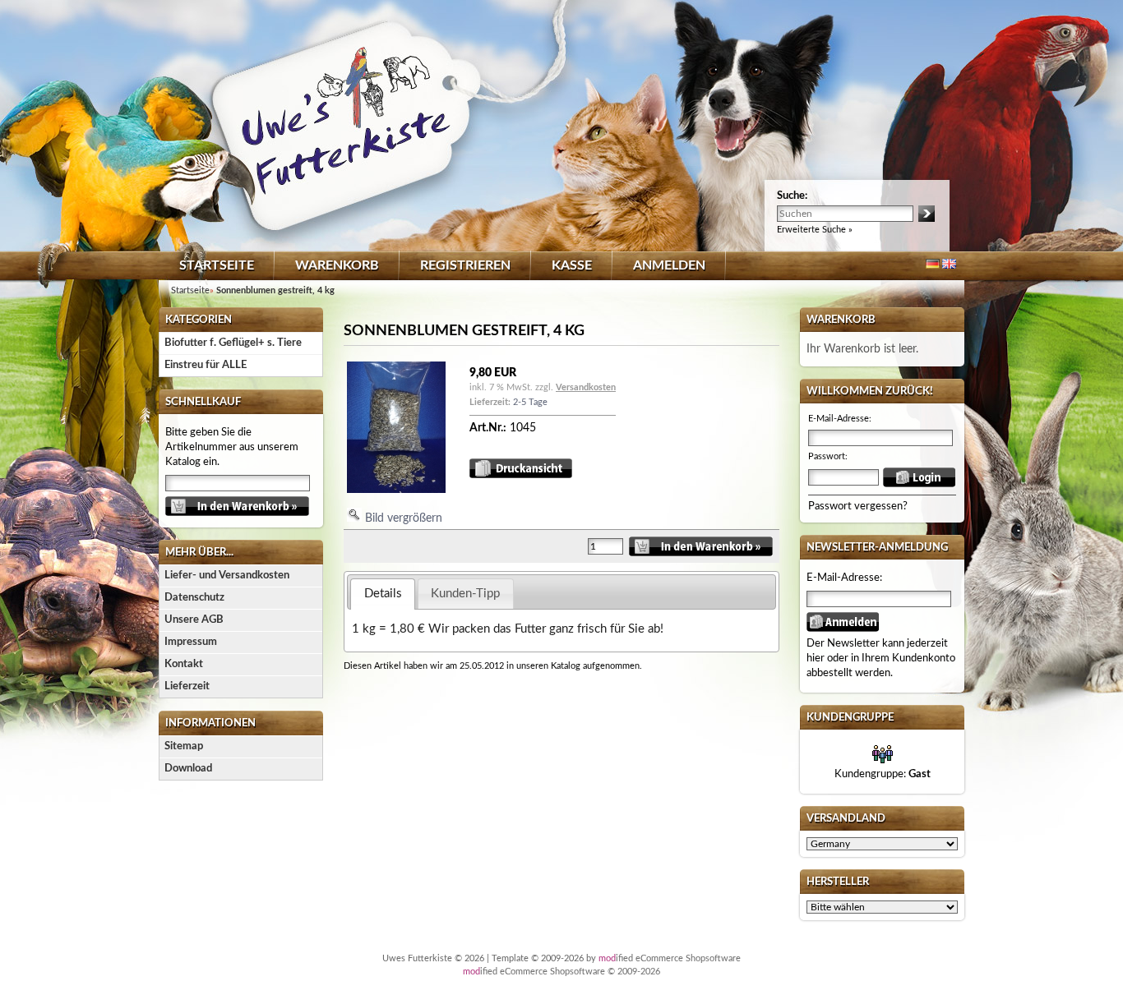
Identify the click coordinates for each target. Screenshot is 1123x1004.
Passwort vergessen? (858, 506)
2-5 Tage (530, 402)
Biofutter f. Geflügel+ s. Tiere (233, 343)
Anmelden (669, 265)
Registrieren (465, 265)
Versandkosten (586, 387)
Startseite (216, 265)
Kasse (572, 265)
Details (383, 593)
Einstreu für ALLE (205, 365)
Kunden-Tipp (465, 593)
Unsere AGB (194, 620)
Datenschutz (194, 597)
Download (188, 768)
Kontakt (183, 664)
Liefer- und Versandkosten (226, 575)
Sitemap (183, 746)
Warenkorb (337, 265)
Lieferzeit (187, 686)
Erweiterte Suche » (815, 229)
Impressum (190, 642)
